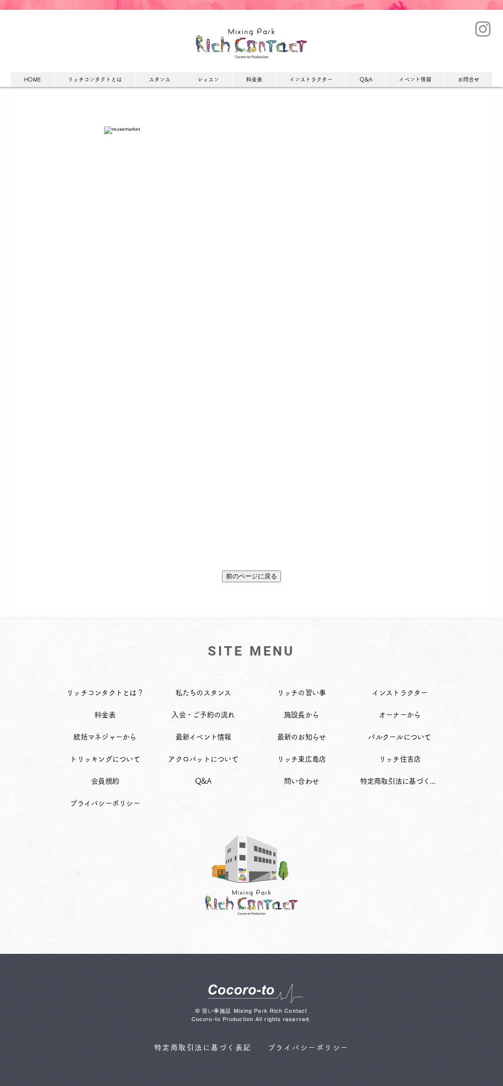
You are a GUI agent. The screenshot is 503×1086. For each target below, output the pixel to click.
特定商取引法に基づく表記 (203, 1047)
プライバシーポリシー (308, 1047)
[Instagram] (483, 29)
